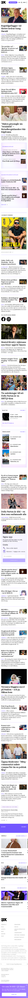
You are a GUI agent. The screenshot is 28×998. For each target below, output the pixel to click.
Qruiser (3, 933)
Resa (2, 931)
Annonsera (17, 924)
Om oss (16, 926)
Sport (2, 178)
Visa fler (3, 204)
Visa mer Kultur (21, 888)
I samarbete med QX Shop (9, 159)
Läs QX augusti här (6, 252)
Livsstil (3, 929)
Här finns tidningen (19, 935)
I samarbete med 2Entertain (9, 150)
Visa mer (22, 410)
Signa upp (14, 994)
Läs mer (3, 820)
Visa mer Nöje (22, 862)
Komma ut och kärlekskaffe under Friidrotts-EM (11, 181)
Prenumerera (13, 2)
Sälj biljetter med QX (8, 423)
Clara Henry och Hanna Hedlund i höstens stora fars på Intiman (11, 153)
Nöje (2, 193)
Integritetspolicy (19, 937)
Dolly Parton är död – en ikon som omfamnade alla (10, 188)
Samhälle (3, 924)
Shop (2, 936)
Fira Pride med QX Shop (11, 161)
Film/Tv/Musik (5, 185)
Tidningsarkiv (18, 932)
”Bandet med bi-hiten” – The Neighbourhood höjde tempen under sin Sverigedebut (10, 198)
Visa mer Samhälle (21, 835)
